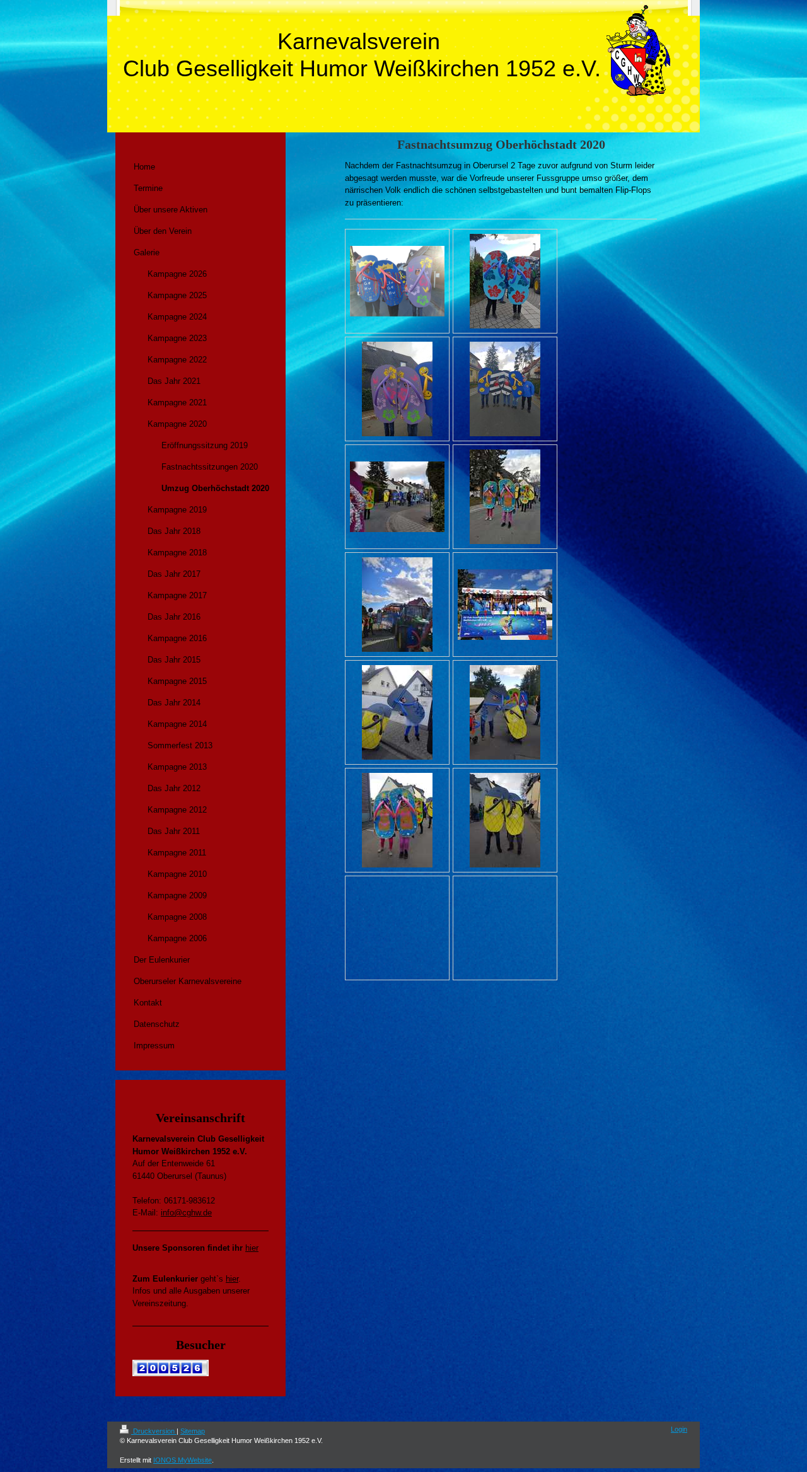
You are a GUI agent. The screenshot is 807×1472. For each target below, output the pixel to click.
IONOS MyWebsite (182, 1460)
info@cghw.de (186, 1212)
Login (679, 1429)
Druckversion (154, 1431)
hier (251, 1248)
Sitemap (192, 1431)
